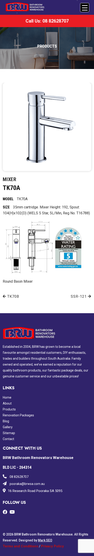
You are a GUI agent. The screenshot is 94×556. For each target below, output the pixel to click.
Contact (8, 439)
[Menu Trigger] (84, 7)
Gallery (8, 427)
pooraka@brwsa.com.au (27, 484)
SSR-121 (79, 296)
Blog (6, 421)
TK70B (12, 296)
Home (7, 397)
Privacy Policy (52, 546)
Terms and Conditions (20, 546)
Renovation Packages (18, 415)
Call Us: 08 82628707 (47, 21)
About (7, 403)
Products (9, 409)
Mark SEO (45, 540)
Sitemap (9, 433)
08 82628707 (19, 477)
